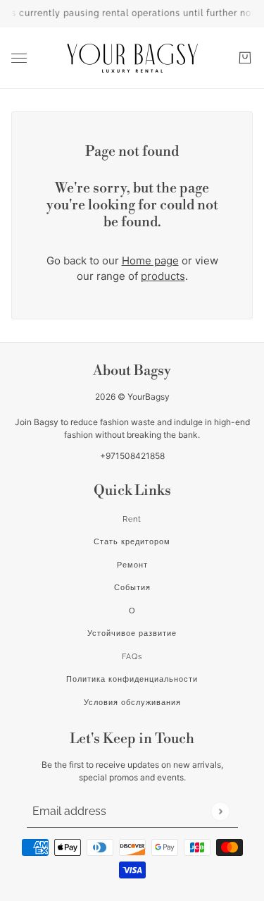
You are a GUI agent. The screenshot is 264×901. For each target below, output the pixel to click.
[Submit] (220, 811)
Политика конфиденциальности (132, 679)
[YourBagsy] (132, 58)
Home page (150, 260)
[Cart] (245, 58)
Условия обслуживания (132, 702)
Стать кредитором (132, 541)
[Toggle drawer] (19, 58)
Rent (132, 519)
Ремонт (132, 565)
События (132, 587)
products (163, 276)
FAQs (132, 656)
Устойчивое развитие (132, 633)
